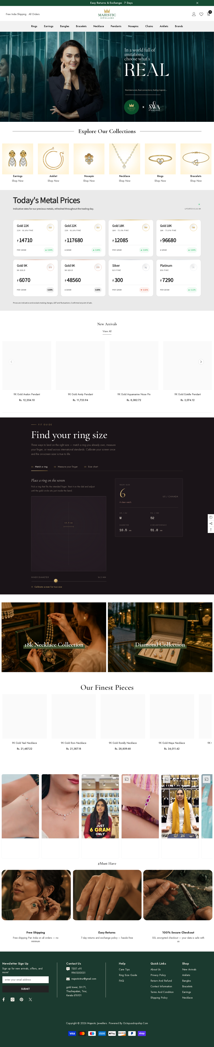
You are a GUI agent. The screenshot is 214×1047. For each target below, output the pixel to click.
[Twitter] (30, 999)
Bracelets (113, 176)
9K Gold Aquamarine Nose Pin (134, 394)
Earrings (185, 176)
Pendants (149, 176)
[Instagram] (12, 999)
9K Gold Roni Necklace (73, 743)
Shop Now (42, 181)
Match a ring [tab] (39, 466)
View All (107, 331)
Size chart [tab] (91, 466)
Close (197, 3)
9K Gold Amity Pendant (80, 394)
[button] (2, 76)
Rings (78, 176)
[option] (107, 3)
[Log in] (194, 14)
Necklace (42, 176)
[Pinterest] (21, 999)
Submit (25, 989)
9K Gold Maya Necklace (172, 743)
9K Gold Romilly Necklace (123, 743)
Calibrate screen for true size (48, 586)
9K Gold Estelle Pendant (188, 394)
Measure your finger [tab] (66, 466)
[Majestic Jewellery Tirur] (42, 158)
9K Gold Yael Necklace (24, 743)
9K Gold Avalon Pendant (27, 394)
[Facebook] (3, 999)
